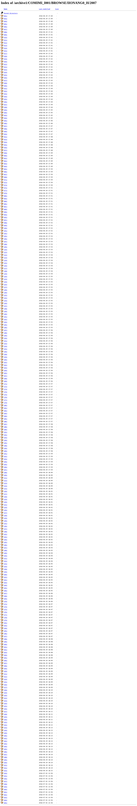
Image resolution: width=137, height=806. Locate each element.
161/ (5, 362)
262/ (5, 580)
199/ (5, 448)
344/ (5, 746)
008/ (5, 32)
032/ (5, 91)
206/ (5, 467)
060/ (5, 155)
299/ (5, 642)
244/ (5, 539)
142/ (5, 319)
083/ (5, 198)
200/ (5, 451)
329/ (5, 717)
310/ (5, 671)
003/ (5, 18)
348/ (5, 757)
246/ (5, 545)
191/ (5, 432)
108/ (5, 244)
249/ (5, 553)
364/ (5, 800)
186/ (5, 421)
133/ (5, 300)
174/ (5, 392)
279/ (5, 620)
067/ (5, 174)
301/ (5, 647)
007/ (5, 29)
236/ (5, 526)
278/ (5, 617)
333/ (5, 727)
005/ (5, 24)
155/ (5, 349)
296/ (5, 633)
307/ (5, 663)
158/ (5, 354)
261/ (5, 577)
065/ (5, 169)
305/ (5, 658)
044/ (5, 118)
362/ (5, 795)
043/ (5, 115)
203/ (5, 459)
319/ (5, 693)
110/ (5, 249)
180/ (5, 405)
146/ (5, 327)
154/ (5, 346)
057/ (5, 150)
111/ (5, 252)
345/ (5, 749)
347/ (5, 754)
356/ (5, 778)
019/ (5, 59)
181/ (5, 408)
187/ (5, 424)
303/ (5, 652)
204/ (5, 462)
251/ (5, 558)
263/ (5, 582)
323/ (5, 701)
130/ (5, 292)
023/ (5, 69)
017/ (5, 53)
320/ (5, 695)
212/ (5, 480)
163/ (5, 368)
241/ (5, 534)
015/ (5, 51)
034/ (5, 96)
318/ (5, 690)
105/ (5, 236)
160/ (5, 360)
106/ (5, 239)
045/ (5, 120)
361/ (5, 792)
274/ (5, 607)
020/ (5, 61)
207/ (5, 470)
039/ (5, 110)
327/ (5, 711)
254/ (5, 566)
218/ (5, 496)
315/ (5, 682)
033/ (5, 94)
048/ (5, 129)
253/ (5, 564)
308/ (5, 666)
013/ (5, 45)
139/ (5, 311)
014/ (5, 48)
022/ (5, 67)
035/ (5, 99)
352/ (5, 768)
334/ (5, 730)
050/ (5, 134)
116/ (5, 266)
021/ (5, 64)
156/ (5, 351)
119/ (5, 274)
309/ (5, 668)
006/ (5, 27)
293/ (5, 625)
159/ (5, 357)
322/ (5, 698)
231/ (5, 523)
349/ (5, 760)
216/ (5, 491)
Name (5, 9)
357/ (5, 781)
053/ (5, 139)
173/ (5, 389)
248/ (5, 550)
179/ (5, 402)
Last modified (44, 9)
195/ (5, 443)
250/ (5, 556)
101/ (5, 231)
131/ (5, 295)
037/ (5, 104)
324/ (5, 703)
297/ (5, 636)
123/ (5, 279)
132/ (5, 298)
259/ (5, 572)
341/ (5, 738)
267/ (5, 593)
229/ (5, 518)
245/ (5, 542)
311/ (5, 674)
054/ (5, 142)
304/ (5, 655)
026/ (5, 78)
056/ (5, 147)
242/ (5, 537)
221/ (5, 505)
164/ (5, 370)
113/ (5, 257)
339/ (5, 733)
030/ (5, 86)
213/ (5, 483)
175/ (5, 394)
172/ (5, 386)
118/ (5, 271)
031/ (5, 88)
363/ (5, 797)
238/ (5, 531)
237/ (5, 529)
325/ (5, 706)
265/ (5, 588)
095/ (5, 217)
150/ (5, 338)
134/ (5, 303)
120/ (5, 276)
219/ (5, 499)
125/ (5, 284)
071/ (5, 180)
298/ (5, 639)
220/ (5, 502)
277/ (5, 615)
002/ (5, 16)
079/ (5, 193)
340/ (5, 735)
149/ (5, 335)
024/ (5, 72)
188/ (5, 427)
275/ (5, 609)
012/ (5, 43)
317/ (5, 687)
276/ (5, 612)
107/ (5, 241)
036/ (5, 102)
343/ (5, 744)
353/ (5, 770)
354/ (5, 773)
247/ (5, 548)
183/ (5, 413)
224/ (5, 507)
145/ (5, 325)
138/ (5, 308)
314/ (5, 679)
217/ (5, 494)
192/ (5, 435)
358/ (5, 784)
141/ (5, 317)
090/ (5, 212)
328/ (5, 714)
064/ (5, 166)
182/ (5, 411)
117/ (5, 268)
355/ (5, 776)
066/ (5, 172)
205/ (5, 464)
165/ (5, 373)
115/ (5, 263)
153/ (5, 343)
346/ (5, 752)
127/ (5, 287)
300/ (5, 644)
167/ (5, 376)
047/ (5, 126)
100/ (5, 228)
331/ (5, 722)
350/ (5, 762)
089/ (5, 209)
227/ (5, 513)
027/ (5, 80)
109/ (5, 247)
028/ (5, 83)
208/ (5, 472)
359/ (5, 787)
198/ (5, 445)
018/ (5, 56)
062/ (5, 161)
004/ (5, 21)
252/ (5, 561)
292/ (5, 623)
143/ (5, 322)
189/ (5, 429)
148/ (5, 333)
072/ (5, 182)
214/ (5, 486)
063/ (5, 163)
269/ (5, 599)
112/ (5, 255)
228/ (5, 515)
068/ (5, 177)
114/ (5, 260)
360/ (5, 789)
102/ (5, 233)
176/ (5, 397)
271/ (5, 604)
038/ (5, 107)
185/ (5, 419)
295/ (5, 631)
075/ (5, 188)
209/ (5, 475)
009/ (5, 35)
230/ (5, 521)
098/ (5, 223)
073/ (5, 185)
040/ (5, 112)
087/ (5, 206)
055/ (5, 145)
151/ (5, 341)
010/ (5, 37)
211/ (5, 478)
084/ (5, 201)
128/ (5, 290)
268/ (5, 596)
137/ (5, 306)
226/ (5, 510)
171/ (5, 384)
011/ (5, 40)
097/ (5, 220)
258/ (5, 569)
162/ (5, 365)
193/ (5, 437)
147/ (5, 330)
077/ (5, 190)
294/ (5, 628)
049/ (5, 131)
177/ (5, 400)
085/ (5, 204)
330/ (5, 719)
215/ (5, 488)
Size (57, 9)
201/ (5, 454)
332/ (5, 725)
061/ (5, 158)
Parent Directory (11, 13)
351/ (5, 765)
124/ (5, 282)
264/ (5, 585)
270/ (5, 601)
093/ (5, 214)
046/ (5, 123)
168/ (5, 378)
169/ (5, 381)
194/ (5, 440)
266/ (5, 590)
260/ (5, 574)
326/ (5, 709)
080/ (5, 196)
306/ (5, 660)
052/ (5, 137)
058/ (5, 153)
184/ (5, 416)
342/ (5, 741)
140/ (5, 314)
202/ (5, 456)
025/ (5, 75)
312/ (5, 676)
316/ (5, 684)
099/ (5, 225)
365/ (5, 803)
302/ (5, 650)
